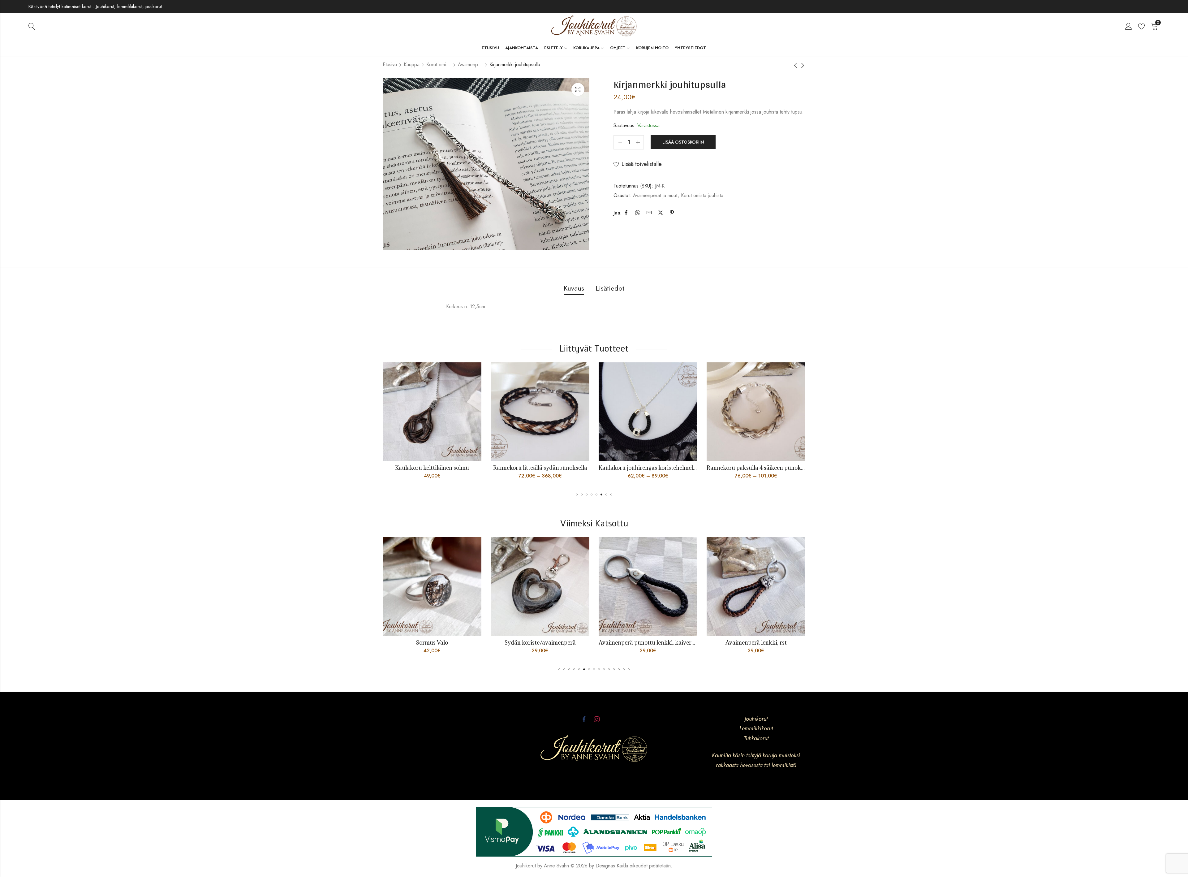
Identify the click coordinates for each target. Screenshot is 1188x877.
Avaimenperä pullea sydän (808, 642)
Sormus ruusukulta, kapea (700, 642)
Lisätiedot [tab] (610, 288)
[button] (577, 494)
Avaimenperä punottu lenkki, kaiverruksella (492, 642)
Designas (605, 865)
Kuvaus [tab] (574, 288)
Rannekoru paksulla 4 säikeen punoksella (546, 467)
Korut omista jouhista (438, 64)
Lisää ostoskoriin (683, 142)
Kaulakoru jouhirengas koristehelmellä (434, 467)
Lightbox (577, 89)
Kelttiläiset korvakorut (758, 467)
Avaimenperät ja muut (470, 64)
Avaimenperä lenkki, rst (592, 642)
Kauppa (412, 64)
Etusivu (390, 64)
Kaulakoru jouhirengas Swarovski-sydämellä (658, 467)
